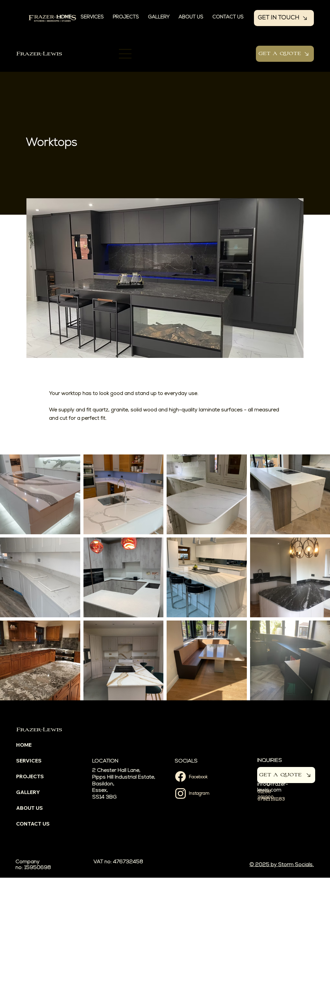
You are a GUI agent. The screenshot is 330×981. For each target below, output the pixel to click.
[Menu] (125, 53)
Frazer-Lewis (39, 54)
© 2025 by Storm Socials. (281, 865)
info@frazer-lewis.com (272, 787)
